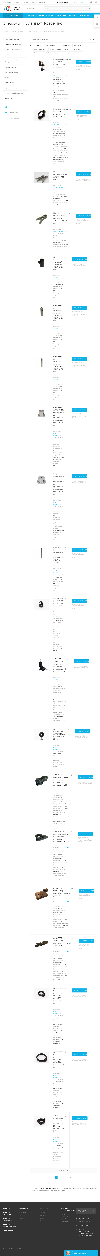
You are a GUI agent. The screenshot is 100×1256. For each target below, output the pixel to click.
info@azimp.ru (84, 1225)
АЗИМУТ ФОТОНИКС (60, 75)
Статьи (42, 1212)
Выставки (43, 1221)
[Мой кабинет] (96, 2)
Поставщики (8, 1230)
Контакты (22, 1218)
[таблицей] (96, 39)
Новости (43, 1215)
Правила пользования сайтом (65, 1216)
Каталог (6, 1208)
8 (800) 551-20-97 (63, 2)
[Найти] (89, 8)
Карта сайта (65, 1221)
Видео (42, 1218)
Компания (23, 1208)
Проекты (22, 1215)
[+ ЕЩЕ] (91, 15)
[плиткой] (90, 39)
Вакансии (22, 1212)
